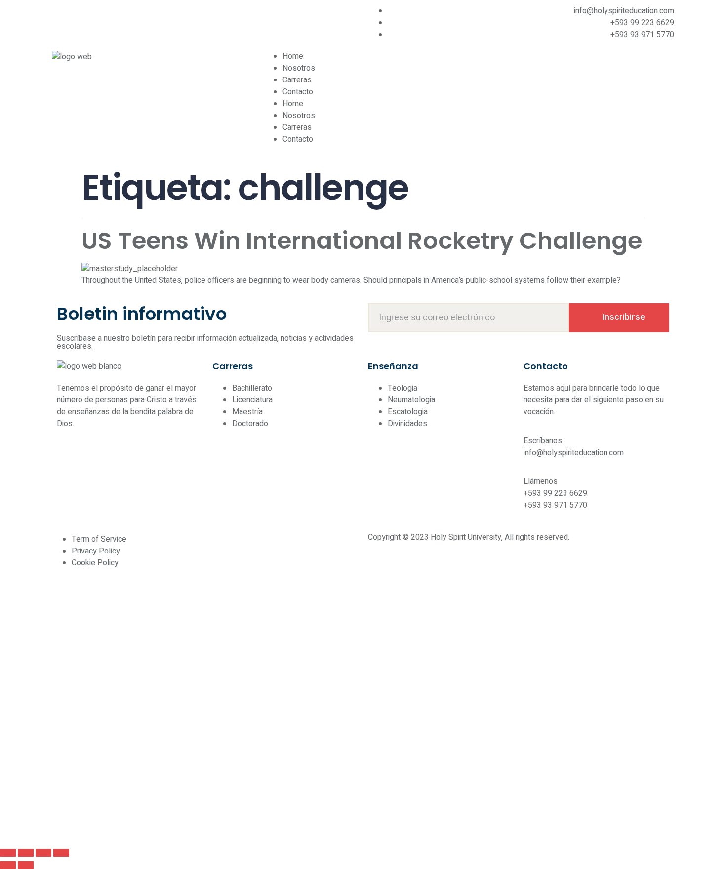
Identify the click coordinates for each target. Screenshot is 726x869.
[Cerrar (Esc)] (61, 853)
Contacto (297, 92)
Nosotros (298, 68)
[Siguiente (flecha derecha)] (26, 865)
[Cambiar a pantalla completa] (26, 853)
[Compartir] (43, 853)
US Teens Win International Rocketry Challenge (361, 240)
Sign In (87, 826)
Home (292, 56)
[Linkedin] (117, 17)
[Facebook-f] (64, 17)
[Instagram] (91, 17)
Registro (60, 826)
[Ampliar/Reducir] (8, 853)
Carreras (297, 80)
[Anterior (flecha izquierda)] (8, 865)
